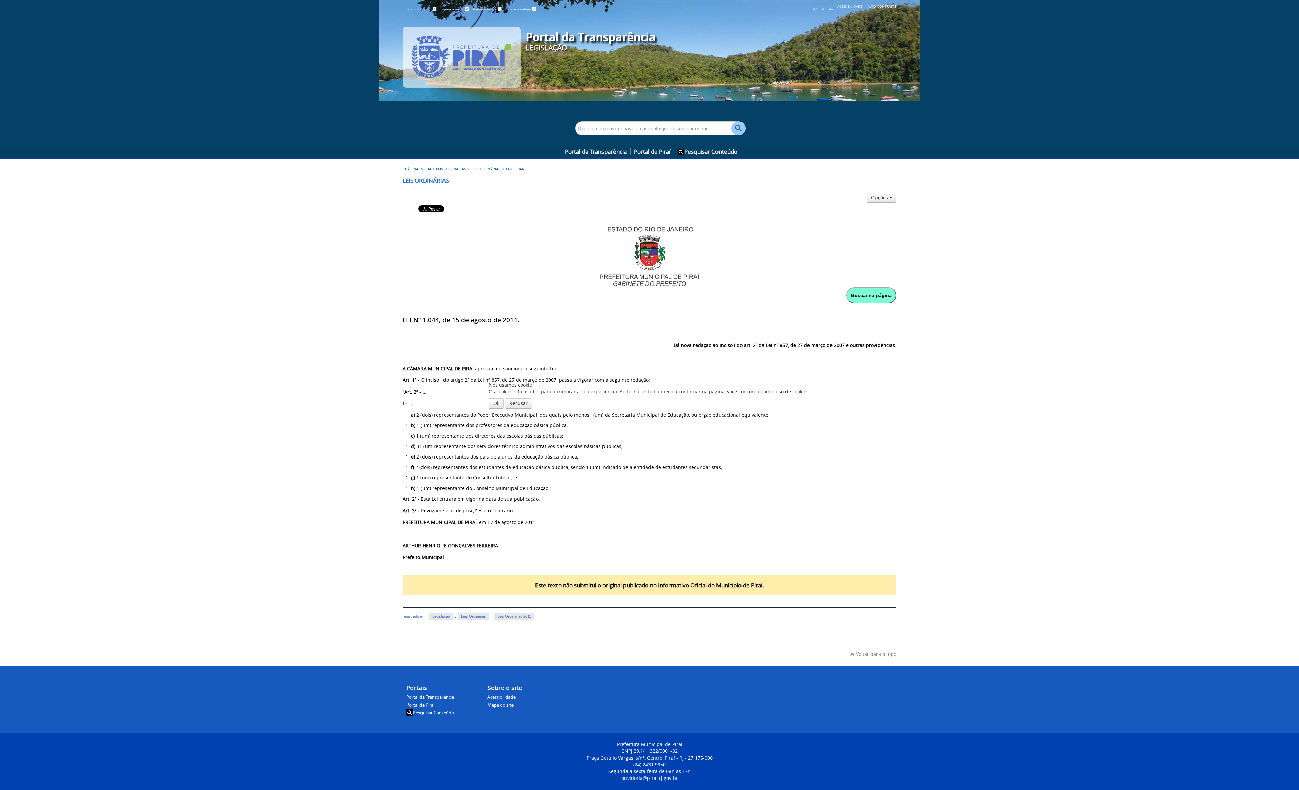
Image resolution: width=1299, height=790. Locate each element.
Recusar (518, 403)
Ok (496, 403)
